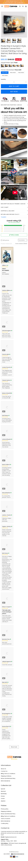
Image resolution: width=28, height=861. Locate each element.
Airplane (3, 801)
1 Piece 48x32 (5, 75)
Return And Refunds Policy (8, 778)
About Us (3, 768)
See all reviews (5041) (14, 222)
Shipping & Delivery (6, 776)
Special (3, 789)
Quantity (3, 79)
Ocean (3, 798)
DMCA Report (7, 854)
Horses (3, 796)
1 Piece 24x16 (17, 70)
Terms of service (5, 818)
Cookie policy (4, 823)
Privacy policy (4, 809)
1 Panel (15, 62)
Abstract (3, 791)
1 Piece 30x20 (13, 72)
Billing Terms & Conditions (8, 773)
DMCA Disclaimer (5, 781)
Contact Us (4, 771)
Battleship (4, 793)
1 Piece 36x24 (21, 72)
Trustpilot (3, 217)
